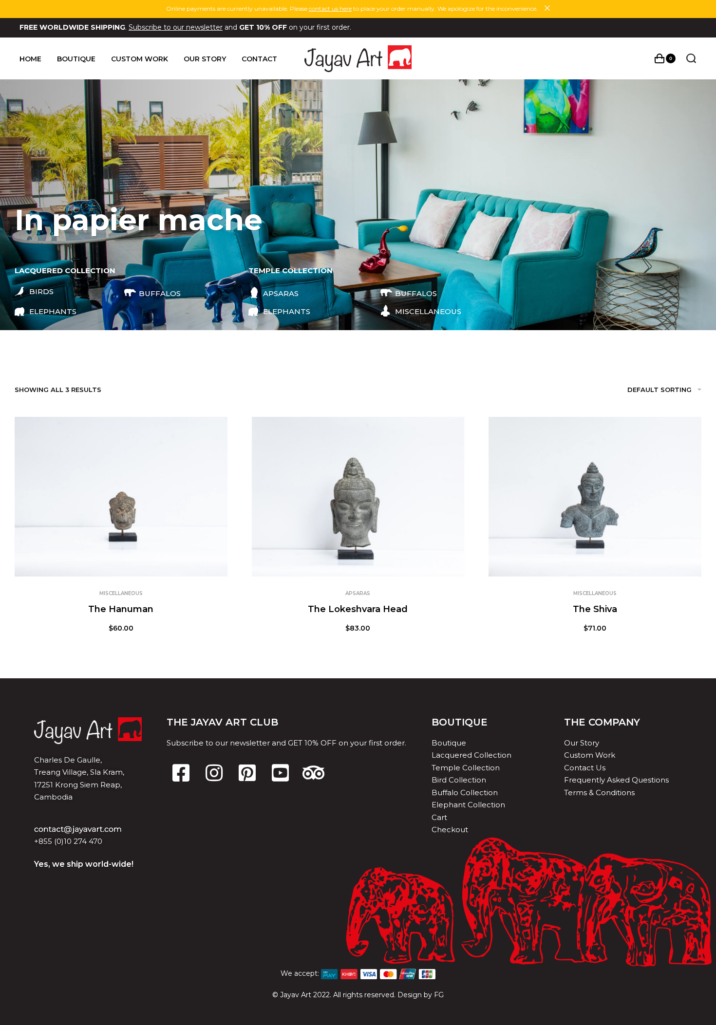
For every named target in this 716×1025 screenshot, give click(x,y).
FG (439, 994)
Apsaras (357, 593)
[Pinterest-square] (247, 773)
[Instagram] (214, 773)
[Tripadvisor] (313, 773)
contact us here (330, 8)
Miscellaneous (121, 593)
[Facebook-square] (181, 773)
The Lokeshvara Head (358, 609)
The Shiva (595, 609)
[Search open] (691, 58)
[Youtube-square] (280, 773)
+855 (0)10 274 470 (68, 841)
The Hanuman (120, 609)
